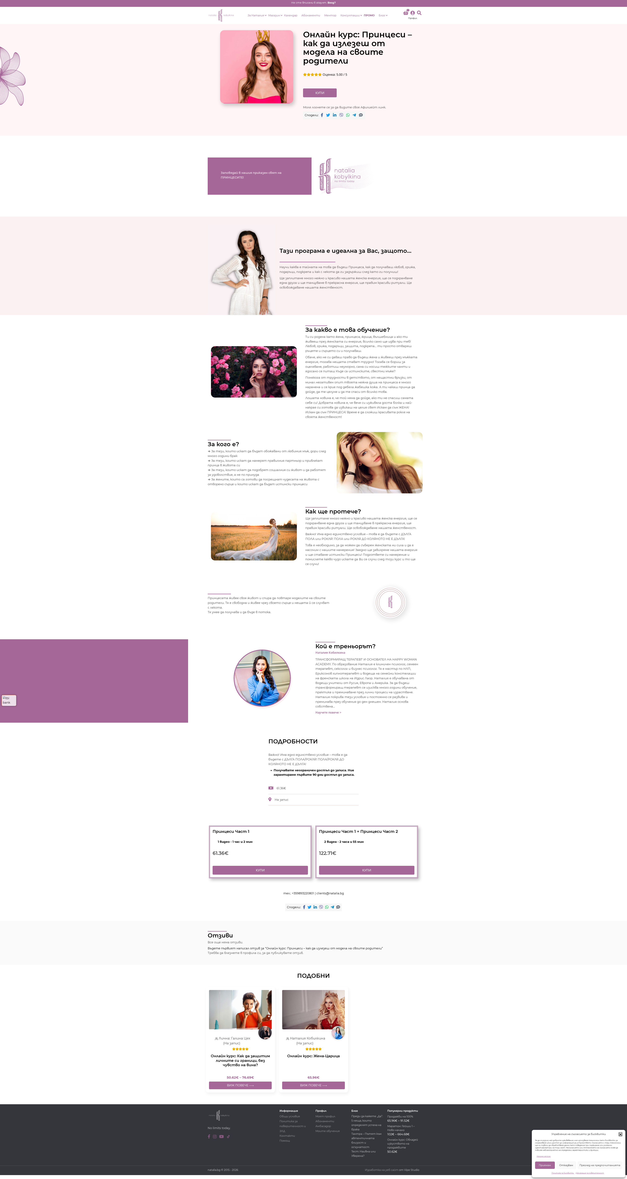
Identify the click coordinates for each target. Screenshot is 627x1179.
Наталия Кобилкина (330, 652)
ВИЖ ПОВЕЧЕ (238, 1085)
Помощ (285, 1140)
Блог (382, 15)
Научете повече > (328, 712)
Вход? (332, 2)
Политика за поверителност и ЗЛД (293, 1126)
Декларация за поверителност (590, 1173)
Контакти (287, 1135)
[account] (412, 15)
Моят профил (325, 1116)
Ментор (330, 15)
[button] (620, 1134)
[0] (405, 13)
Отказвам (566, 1165)
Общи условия (290, 1116)
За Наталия (256, 15)
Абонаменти (310, 15)
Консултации (350, 15)
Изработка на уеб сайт (381, 1169)
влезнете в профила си (242, 953)
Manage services (544, 1156)
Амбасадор (323, 1126)
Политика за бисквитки (563, 1173)
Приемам (545, 1165)
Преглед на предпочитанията (599, 1165)
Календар (290, 15)
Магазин (274, 15)
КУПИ (319, 93)
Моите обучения (327, 1131)
